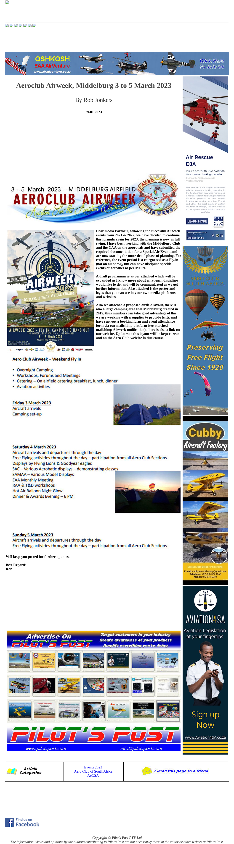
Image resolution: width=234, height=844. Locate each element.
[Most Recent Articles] (7, 26)
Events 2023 (93, 767)
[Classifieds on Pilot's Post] (25, 26)
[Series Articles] (11, 26)
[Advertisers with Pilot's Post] (30, 26)
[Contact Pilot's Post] (34, 26)
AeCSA (93, 775)
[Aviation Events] (16, 26)
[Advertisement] (117, 39)
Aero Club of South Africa (93, 771)
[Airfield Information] (20, 26)
